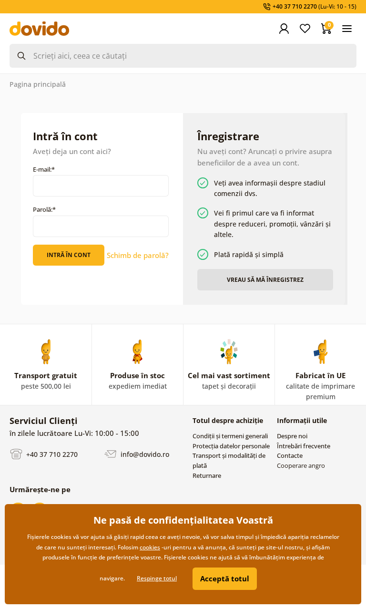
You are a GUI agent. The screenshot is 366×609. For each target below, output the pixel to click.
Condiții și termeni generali (230, 436)
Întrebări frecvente (303, 446)
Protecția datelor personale (231, 446)
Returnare (207, 475)
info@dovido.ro (144, 454)
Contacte (290, 455)
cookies (150, 547)
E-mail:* (44, 169)
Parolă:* (44, 209)
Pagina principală (38, 84)
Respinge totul (157, 578)
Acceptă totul (224, 578)
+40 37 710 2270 (51, 454)
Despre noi (292, 436)
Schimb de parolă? (138, 255)
